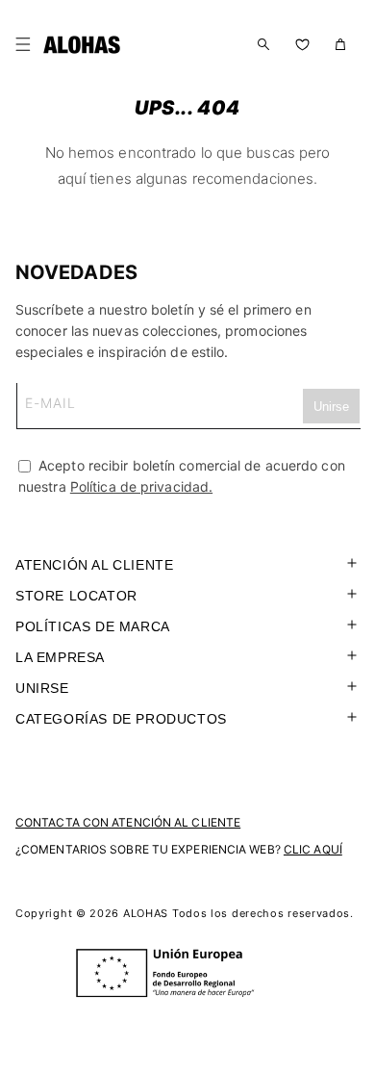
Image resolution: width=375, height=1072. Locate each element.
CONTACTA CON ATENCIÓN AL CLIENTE (127, 822)
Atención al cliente (94, 565)
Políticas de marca (92, 626)
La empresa (60, 657)
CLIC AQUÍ (313, 849)
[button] (26, 44)
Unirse (42, 688)
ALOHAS (145, 913)
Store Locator (76, 595)
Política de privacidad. (141, 486)
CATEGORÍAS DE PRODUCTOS (121, 719)
